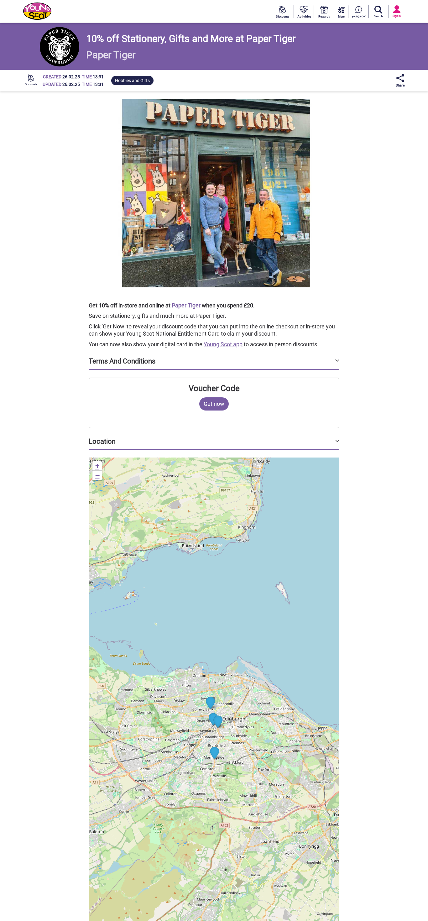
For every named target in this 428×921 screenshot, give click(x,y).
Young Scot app (223, 344)
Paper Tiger (186, 305)
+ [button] (97, 466)
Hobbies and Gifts (132, 80)
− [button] (97, 475)
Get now (214, 403)
